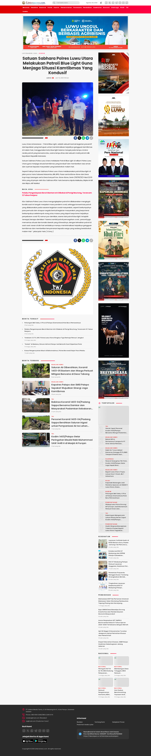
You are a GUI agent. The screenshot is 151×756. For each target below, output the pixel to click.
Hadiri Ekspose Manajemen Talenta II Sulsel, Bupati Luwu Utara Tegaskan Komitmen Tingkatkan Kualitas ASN (115, 530)
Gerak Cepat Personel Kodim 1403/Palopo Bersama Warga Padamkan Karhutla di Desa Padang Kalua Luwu (116, 432)
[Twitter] (79, 138)
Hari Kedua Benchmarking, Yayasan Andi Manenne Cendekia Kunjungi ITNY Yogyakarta (120, 696)
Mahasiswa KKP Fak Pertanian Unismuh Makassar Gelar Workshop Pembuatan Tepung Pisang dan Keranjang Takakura (113, 602)
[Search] (54, 2)
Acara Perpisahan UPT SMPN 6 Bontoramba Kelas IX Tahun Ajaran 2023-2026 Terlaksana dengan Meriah (113, 622)
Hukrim (42, 53)
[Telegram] (87, 138)
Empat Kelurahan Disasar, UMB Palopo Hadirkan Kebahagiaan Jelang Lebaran (113, 644)
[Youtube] (44, 730)
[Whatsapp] (32, 730)
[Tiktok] (48, 730)
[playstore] (40, 742)
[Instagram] (40, 730)
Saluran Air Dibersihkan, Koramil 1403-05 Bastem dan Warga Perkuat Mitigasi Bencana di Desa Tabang (72, 371)
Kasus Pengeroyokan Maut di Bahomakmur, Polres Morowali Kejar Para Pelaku (54, 351)
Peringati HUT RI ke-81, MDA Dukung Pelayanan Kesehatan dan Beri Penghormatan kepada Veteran (106, 674)
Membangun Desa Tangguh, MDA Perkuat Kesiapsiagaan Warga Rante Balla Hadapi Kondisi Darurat (121, 675)
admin (49, 78)
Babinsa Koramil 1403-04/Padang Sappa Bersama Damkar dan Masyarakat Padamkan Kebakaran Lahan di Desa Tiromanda (71, 406)
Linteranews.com (29, 53)
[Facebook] (75, 138)
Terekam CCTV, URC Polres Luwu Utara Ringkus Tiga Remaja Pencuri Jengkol (54, 338)
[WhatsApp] (83, 138)
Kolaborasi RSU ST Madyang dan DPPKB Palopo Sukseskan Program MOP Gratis (117, 554)
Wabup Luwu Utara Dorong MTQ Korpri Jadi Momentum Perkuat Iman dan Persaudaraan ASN (116, 507)
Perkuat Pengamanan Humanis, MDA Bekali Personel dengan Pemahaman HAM (105, 695)
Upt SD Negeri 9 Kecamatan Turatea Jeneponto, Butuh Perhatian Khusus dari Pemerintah (112, 633)
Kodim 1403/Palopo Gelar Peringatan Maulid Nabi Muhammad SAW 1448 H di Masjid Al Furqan (72, 440)
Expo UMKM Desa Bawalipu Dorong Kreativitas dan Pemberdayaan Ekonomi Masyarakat (111, 612)
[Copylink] (91, 138)
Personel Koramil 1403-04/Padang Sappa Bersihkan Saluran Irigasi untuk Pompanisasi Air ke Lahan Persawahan (70, 424)
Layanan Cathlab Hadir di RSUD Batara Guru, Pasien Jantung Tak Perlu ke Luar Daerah (119, 543)
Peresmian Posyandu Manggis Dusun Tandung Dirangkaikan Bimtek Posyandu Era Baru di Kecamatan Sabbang (118, 577)
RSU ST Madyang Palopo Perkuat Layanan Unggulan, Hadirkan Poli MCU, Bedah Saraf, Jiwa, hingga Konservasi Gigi (118, 566)
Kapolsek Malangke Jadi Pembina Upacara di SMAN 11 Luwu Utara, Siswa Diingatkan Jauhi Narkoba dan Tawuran (116, 487)
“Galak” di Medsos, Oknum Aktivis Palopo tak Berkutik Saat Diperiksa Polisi (53, 344)
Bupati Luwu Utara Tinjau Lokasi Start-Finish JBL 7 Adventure (115, 474)
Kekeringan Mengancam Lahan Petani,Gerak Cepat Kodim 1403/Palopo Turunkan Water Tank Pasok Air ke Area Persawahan (116, 519)
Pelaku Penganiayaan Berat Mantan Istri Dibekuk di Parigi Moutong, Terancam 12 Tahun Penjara (57, 194)
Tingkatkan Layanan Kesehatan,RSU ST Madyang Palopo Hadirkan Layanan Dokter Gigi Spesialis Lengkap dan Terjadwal (119, 588)
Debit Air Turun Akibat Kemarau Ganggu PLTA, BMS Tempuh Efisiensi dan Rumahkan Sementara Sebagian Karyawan (116, 454)
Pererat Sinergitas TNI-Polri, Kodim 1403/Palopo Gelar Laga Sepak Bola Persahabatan (116, 464)
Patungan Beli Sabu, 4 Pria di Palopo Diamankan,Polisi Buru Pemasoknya (52, 323)
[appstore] (28, 742)
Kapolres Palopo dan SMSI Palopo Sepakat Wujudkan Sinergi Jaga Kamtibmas (70, 388)
